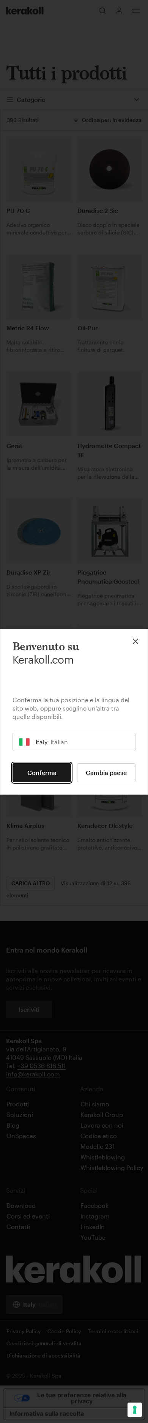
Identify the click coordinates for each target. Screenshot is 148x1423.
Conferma (42, 772)
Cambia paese (106, 772)
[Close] (135, 641)
